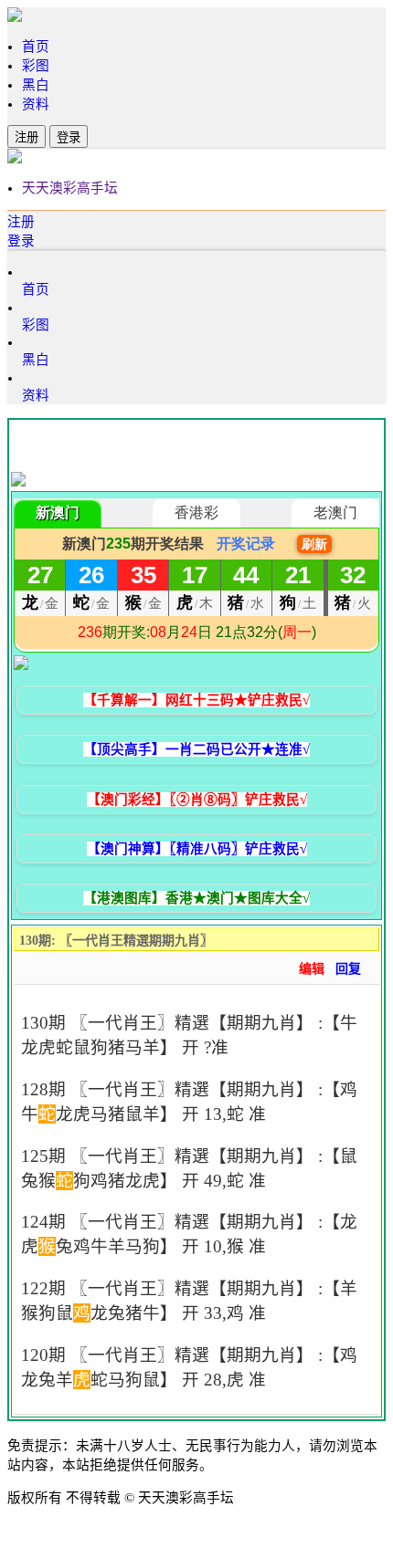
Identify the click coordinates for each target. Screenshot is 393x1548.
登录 (68, 137)
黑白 (35, 85)
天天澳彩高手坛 (70, 188)
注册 (26, 137)
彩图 (35, 65)
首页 (35, 46)
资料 (35, 104)
